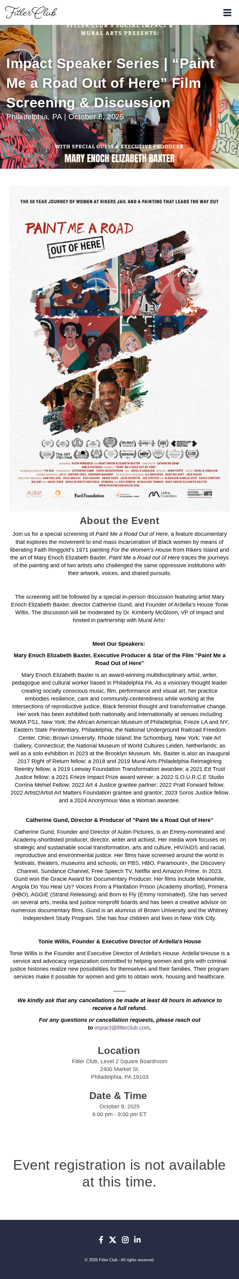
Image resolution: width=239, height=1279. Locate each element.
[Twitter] (112, 1240)
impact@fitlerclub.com (122, 1028)
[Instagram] (125, 1240)
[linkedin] (137, 1240)
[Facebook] (101, 1240)
